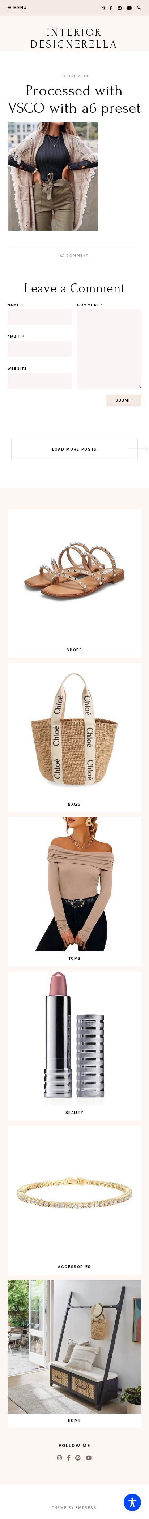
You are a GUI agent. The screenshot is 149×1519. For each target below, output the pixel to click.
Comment (77, 255)
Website (17, 368)
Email (16, 337)
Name (16, 305)
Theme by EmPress (74, 1508)
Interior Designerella (74, 38)
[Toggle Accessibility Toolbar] (132, 1502)
